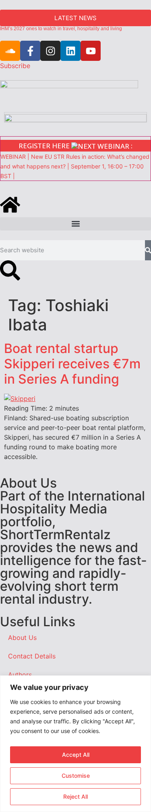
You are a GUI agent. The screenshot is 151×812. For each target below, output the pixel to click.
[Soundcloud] (10, 51)
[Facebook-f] (30, 51)
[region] (75, 743)
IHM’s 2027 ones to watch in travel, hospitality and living (61, 28)
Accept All (75, 754)
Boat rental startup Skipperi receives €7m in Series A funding (72, 364)
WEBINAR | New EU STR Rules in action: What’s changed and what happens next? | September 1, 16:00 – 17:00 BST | (74, 166)
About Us (22, 637)
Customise (76, 775)
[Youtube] (91, 51)
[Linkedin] (70, 51)
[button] (75, 224)
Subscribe (15, 66)
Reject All (75, 796)
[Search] (148, 250)
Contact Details (32, 656)
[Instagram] (50, 51)
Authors (20, 675)
